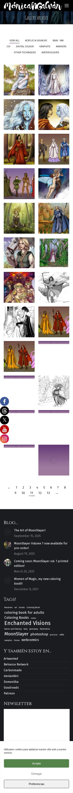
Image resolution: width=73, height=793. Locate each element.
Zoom (15, 101)
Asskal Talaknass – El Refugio (60, 81)
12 (40, 493)
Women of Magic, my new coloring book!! (37, 581)
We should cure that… (56, 115)
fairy (26, 629)
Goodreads (11, 687)
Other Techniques (25, 52)
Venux (17, 640)
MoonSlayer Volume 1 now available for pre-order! (41, 546)
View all (14, 40)
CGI (8, 46)
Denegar (36, 773)
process (53, 635)
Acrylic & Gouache (36, 40)
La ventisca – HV (58, 288)
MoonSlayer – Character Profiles (27, 185)
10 (23, 493)
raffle (61, 635)
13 (48, 493)
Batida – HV (55, 392)
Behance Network (16, 664)
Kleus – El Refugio (22, 150)
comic (33, 618)
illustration (45, 629)
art (15, 607)
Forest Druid (55, 254)
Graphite (44, 46)
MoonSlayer (16, 634)
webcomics (30, 640)
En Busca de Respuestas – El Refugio (25, 219)
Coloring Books (16, 617)
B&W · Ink (58, 40)
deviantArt (11, 676)
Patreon (9, 693)
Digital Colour (25, 46)
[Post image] (7, 531)
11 (31, 493)
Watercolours (50, 52)
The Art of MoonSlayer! (29, 530)
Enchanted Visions (27, 623)
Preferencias (36, 784)
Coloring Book (33, 607)
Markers (61, 46)
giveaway (33, 629)
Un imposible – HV (23, 323)
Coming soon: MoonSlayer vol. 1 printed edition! (41, 563)
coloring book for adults (24, 612)
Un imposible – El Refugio (58, 219)
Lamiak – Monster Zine (23, 81)
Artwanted (11, 658)
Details (22, 101)
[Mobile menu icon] (66, 5)
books (22, 607)
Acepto (36, 763)
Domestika (11, 682)
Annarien (8, 607)
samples (8, 640)
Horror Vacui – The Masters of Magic (57, 323)
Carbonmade (13, 670)
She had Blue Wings (54, 185)
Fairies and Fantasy (13, 629)
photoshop (39, 634)
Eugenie (22, 254)
